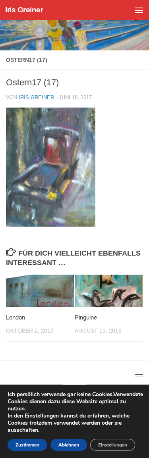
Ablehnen (68, 445)
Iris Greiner (24, 10)
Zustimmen (27, 445)
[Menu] (139, 10)
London (15, 317)
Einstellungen (112, 445)
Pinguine (86, 317)
